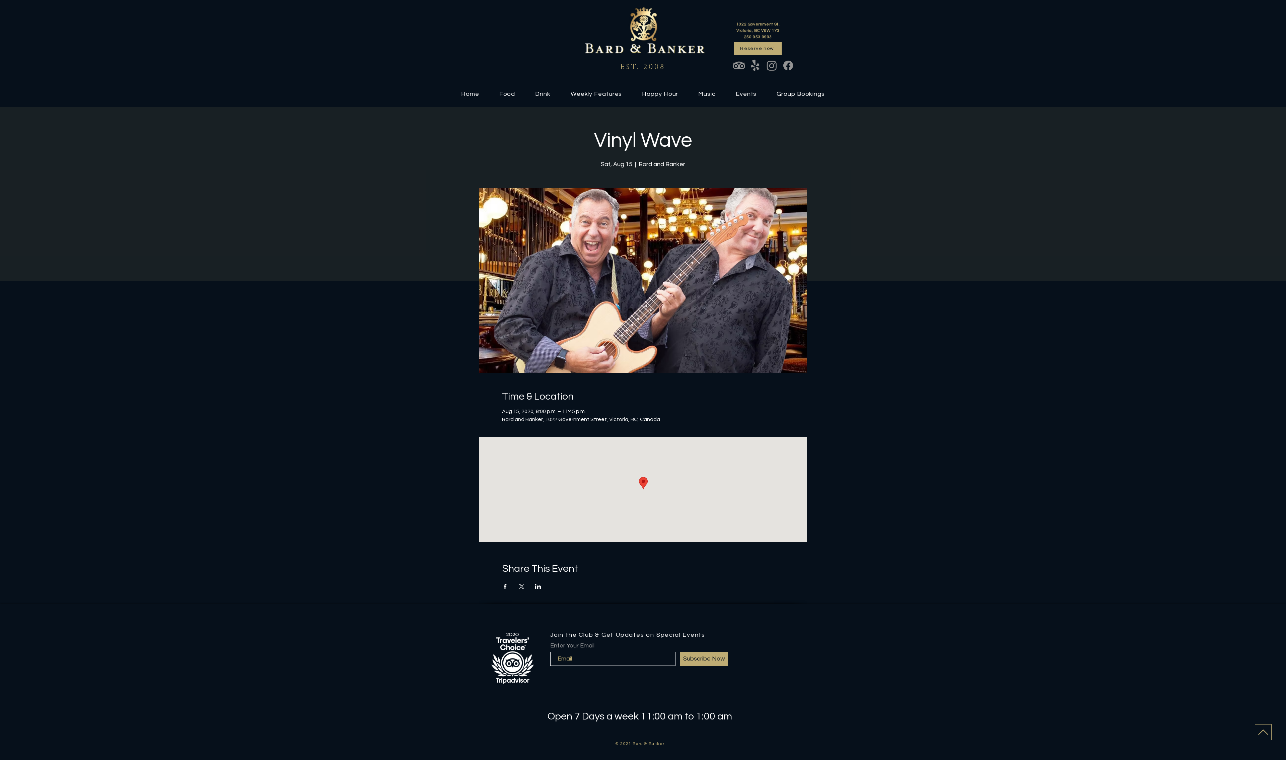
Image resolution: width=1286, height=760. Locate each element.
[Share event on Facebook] (505, 586)
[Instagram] (771, 65)
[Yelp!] (755, 65)
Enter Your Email (572, 646)
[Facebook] (788, 65)
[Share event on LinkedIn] (538, 586)
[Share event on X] (521, 586)
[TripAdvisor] (738, 65)
